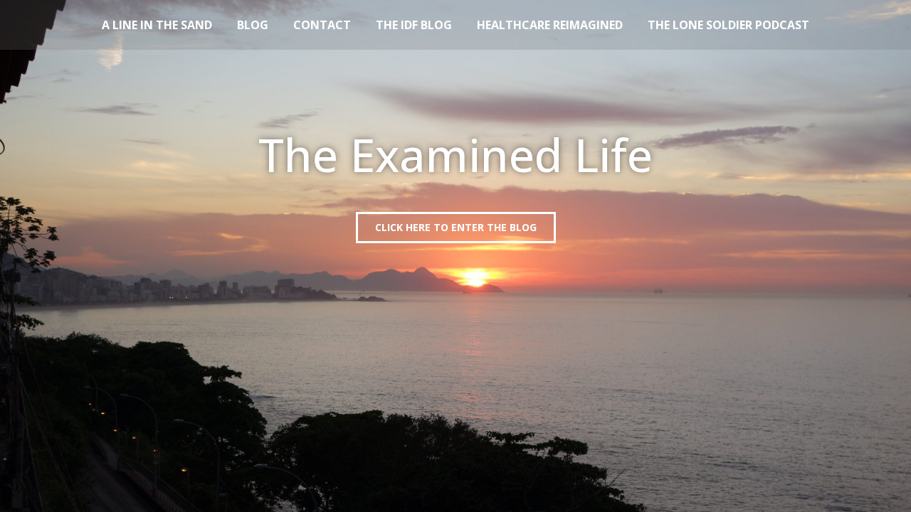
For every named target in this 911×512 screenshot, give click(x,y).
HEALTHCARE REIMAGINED (550, 25)
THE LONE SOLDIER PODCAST (728, 25)
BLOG (252, 25)
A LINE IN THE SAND (157, 25)
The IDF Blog (414, 25)
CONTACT (322, 25)
